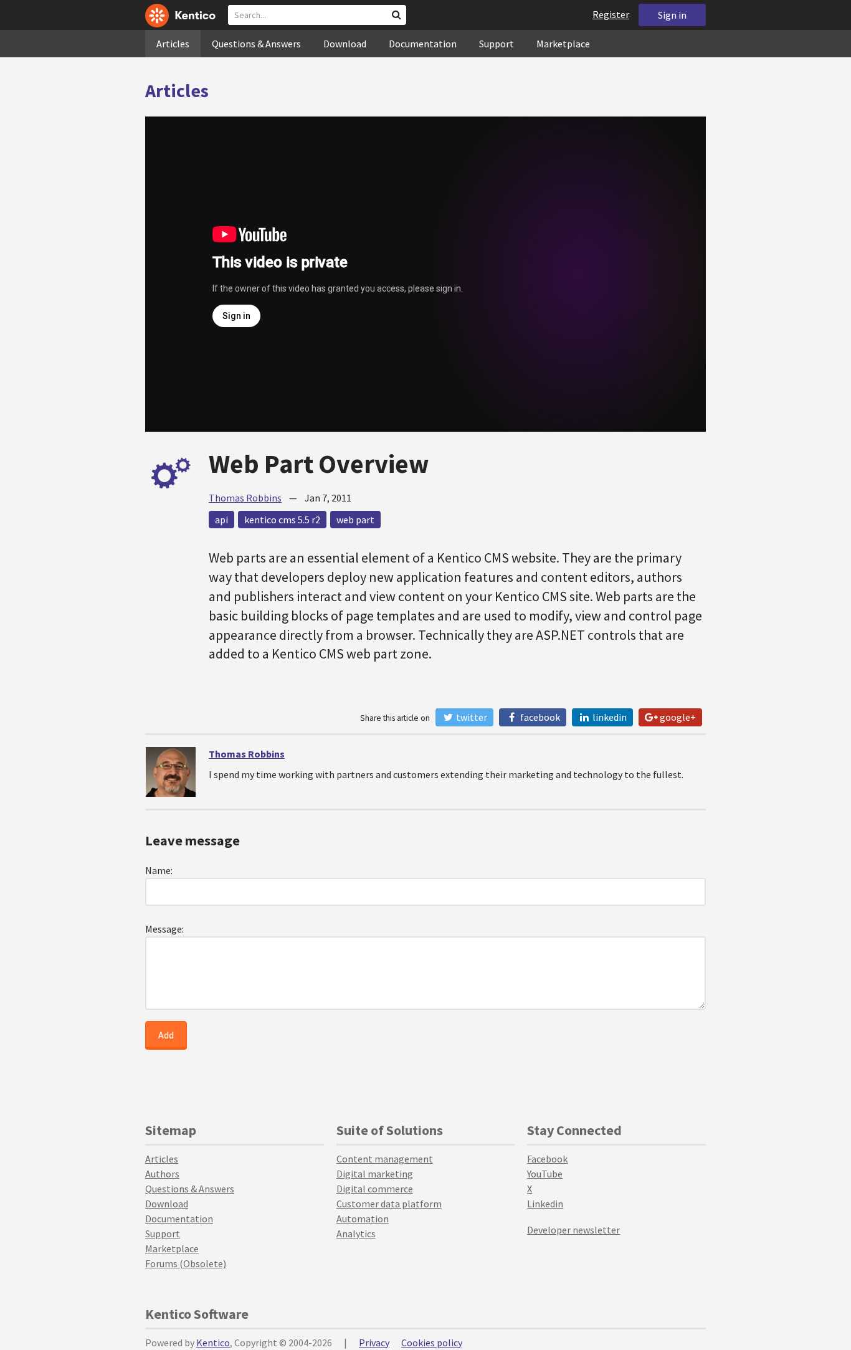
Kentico (213, 1342)
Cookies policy (431, 1342)
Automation (362, 1218)
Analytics (356, 1233)
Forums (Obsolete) (185, 1263)
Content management (384, 1159)
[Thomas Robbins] (170, 771)
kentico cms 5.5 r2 (282, 519)
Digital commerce (374, 1188)
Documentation (423, 43)
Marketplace (563, 43)
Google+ (677, 717)
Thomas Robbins (245, 498)
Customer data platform (389, 1203)
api (221, 519)
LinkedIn (609, 717)
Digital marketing (374, 1173)
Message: (164, 929)
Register (610, 14)
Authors (162, 1173)
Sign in (672, 15)
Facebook (539, 717)
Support (496, 43)
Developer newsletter (573, 1230)
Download (344, 43)
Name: (159, 870)
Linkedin (545, 1203)
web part (355, 519)
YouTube (545, 1173)
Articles (172, 43)
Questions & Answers (256, 43)
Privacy (374, 1342)
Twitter (470, 717)
